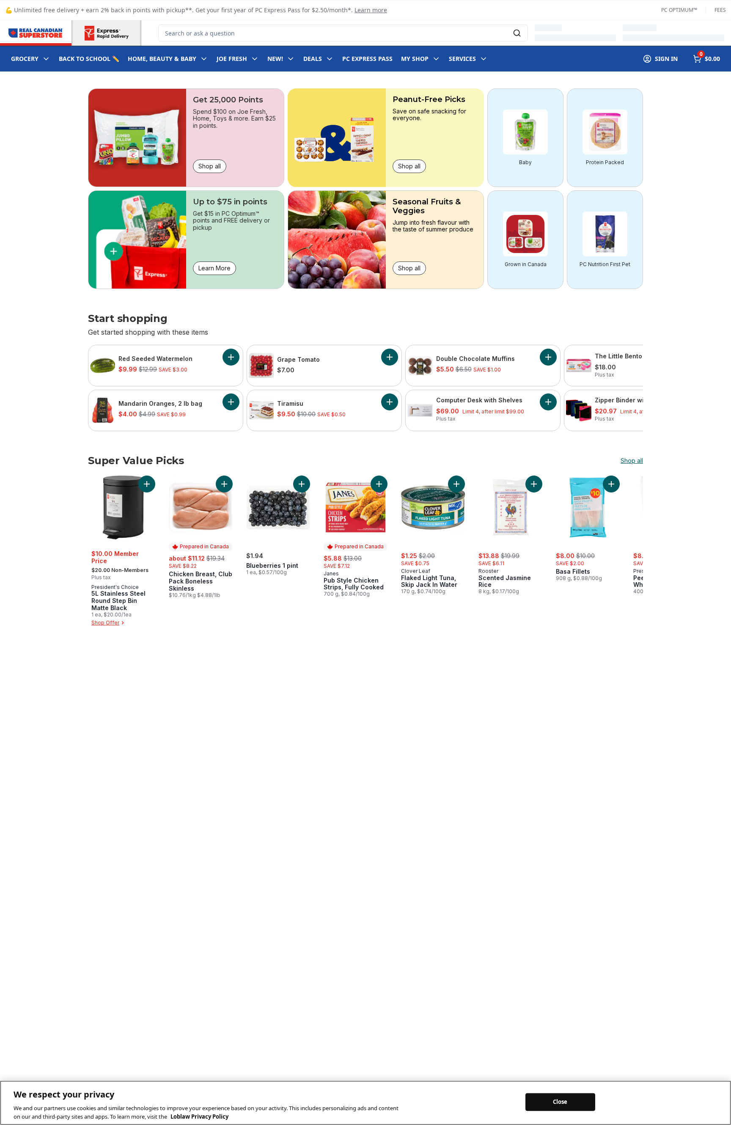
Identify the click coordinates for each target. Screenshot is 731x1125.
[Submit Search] (517, 33)
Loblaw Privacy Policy (199, 1116)
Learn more (371, 10)
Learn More (214, 268)
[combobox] (343, 33)
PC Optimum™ (679, 10)
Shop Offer (105, 622)
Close (560, 1102)
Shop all (209, 166)
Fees (720, 10)
